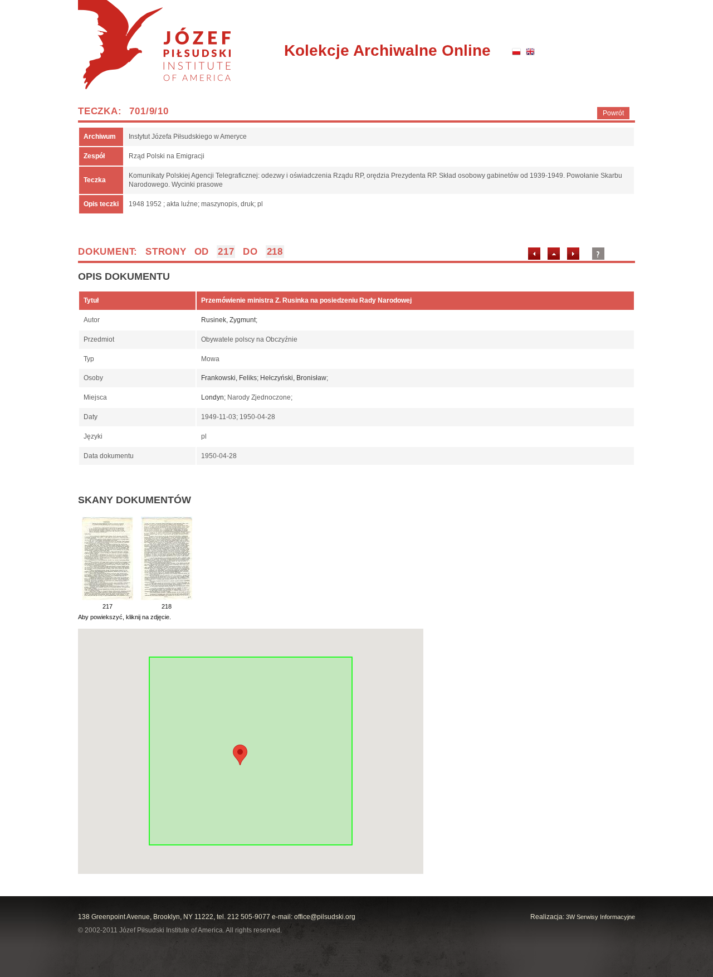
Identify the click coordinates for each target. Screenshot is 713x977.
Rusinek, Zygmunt (228, 320)
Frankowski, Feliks (229, 378)
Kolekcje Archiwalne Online (387, 50)
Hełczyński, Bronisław (293, 378)
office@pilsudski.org (324, 917)
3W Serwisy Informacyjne (600, 916)
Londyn (212, 397)
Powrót (613, 113)
